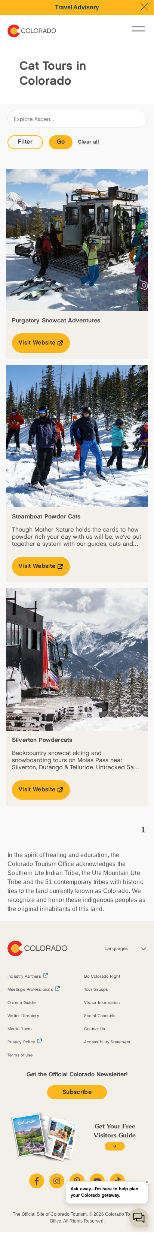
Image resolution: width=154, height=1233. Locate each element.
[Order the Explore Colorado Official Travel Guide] (114, 1146)
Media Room (19, 1029)
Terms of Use (20, 1055)
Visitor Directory (23, 1016)
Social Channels (100, 1016)
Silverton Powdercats (42, 740)
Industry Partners (24, 976)
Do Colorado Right (102, 976)
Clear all (88, 141)
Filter (25, 142)
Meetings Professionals (30, 990)
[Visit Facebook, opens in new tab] (36, 1180)
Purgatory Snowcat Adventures (56, 321)
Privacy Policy (21, 1042)
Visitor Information (102, 1003)
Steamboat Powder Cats (46, 517)
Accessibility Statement (107, 1042)
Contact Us (94, 1029)
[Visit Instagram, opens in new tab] (56, 1180)
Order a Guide (21, 1003)
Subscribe (77, 1092)
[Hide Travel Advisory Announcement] (144, 6)
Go (61, 142)
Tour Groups (96, 990)
